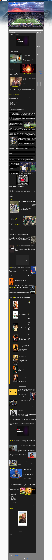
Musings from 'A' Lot (17, 3)
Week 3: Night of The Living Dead (40, 71)
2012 (39, 85)
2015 (39, 82)
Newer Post (11, 553)
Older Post (34, 553)
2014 (39, 83)
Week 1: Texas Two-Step (40, 75)
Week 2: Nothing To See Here (40, 73)
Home (23, 553)
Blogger (27, 558)
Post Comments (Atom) (15, 555)
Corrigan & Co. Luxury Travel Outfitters (39, 35)
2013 (39, 84)
